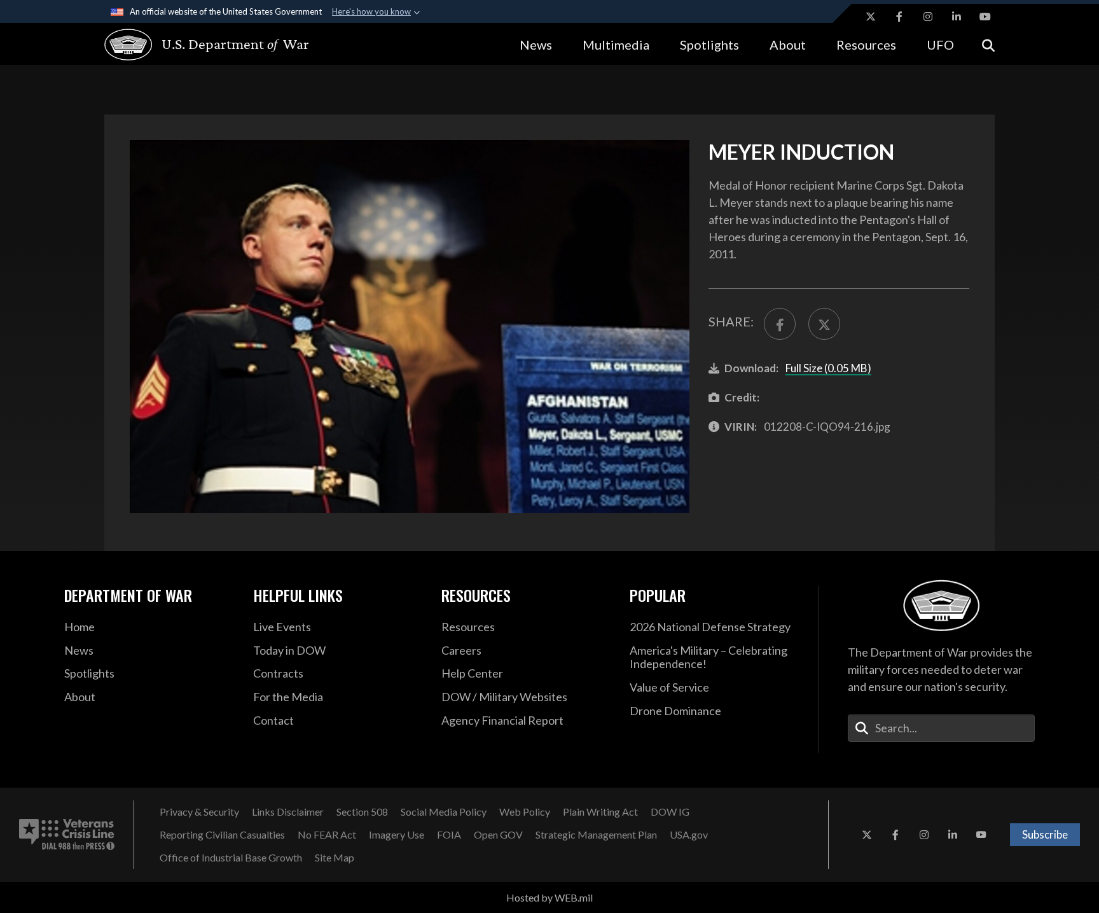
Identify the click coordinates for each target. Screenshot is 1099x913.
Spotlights (709, 44)
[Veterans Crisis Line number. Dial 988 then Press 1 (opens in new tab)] (66, 835)
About (788, 44)
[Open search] (988, 44)
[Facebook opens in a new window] (899, 16)
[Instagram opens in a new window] (927, 16)
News (536, 44)
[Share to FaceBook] (780, 324)
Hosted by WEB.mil (549, 897)
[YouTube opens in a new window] (985, 16)
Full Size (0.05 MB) (828, 368)
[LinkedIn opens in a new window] (956, 16)
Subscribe (1045, 834)
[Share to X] (824, 324)
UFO (940, 44)
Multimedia (616, 44)
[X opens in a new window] (870, 16)
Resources (866, 44)
